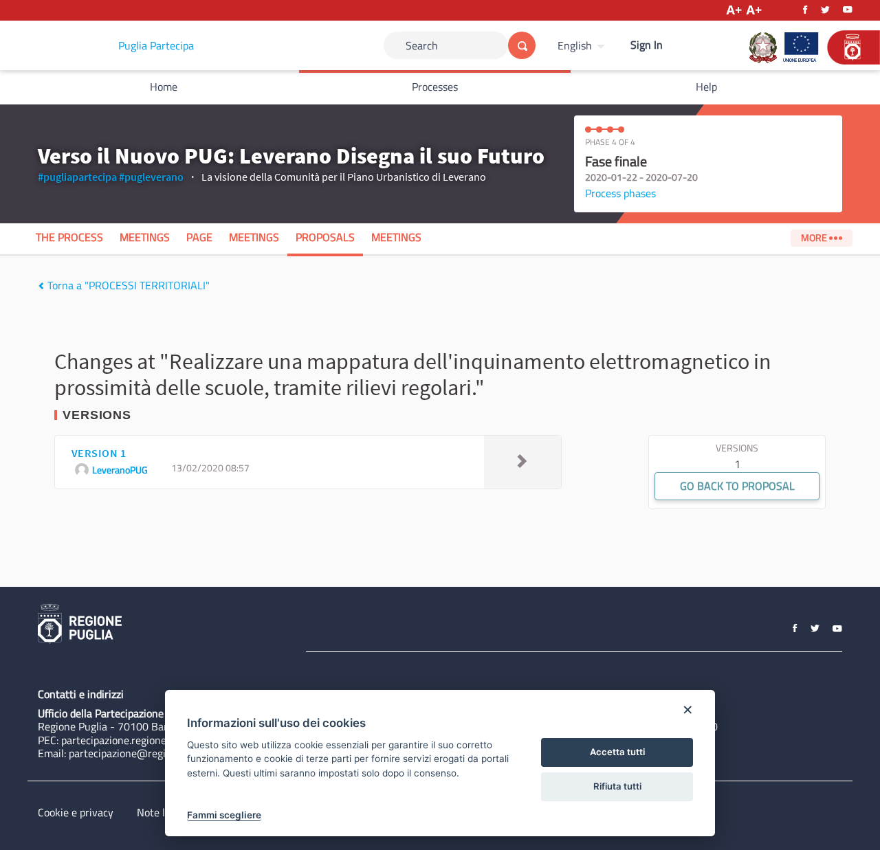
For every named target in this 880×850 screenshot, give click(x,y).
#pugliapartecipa (77, 176)
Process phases (620, 193)
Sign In (646, 44)
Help (706, 86)
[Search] (522, 45)
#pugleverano (151, 176)
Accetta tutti (617, 751)
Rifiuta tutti (617, 786)
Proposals (325, 237)
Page (199, 237)
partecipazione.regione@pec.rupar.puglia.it (160, 740)
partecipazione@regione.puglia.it (145, 753)
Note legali (162, 812)
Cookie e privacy (75, 812)
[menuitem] (583, 45)
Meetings (145, 237)
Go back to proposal (737, 486)
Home (163, 86)
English (575, 45)
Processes (435, 86)
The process (69, 237)
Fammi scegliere (224, 814)
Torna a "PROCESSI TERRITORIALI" (127, 285)
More (815, 237)
